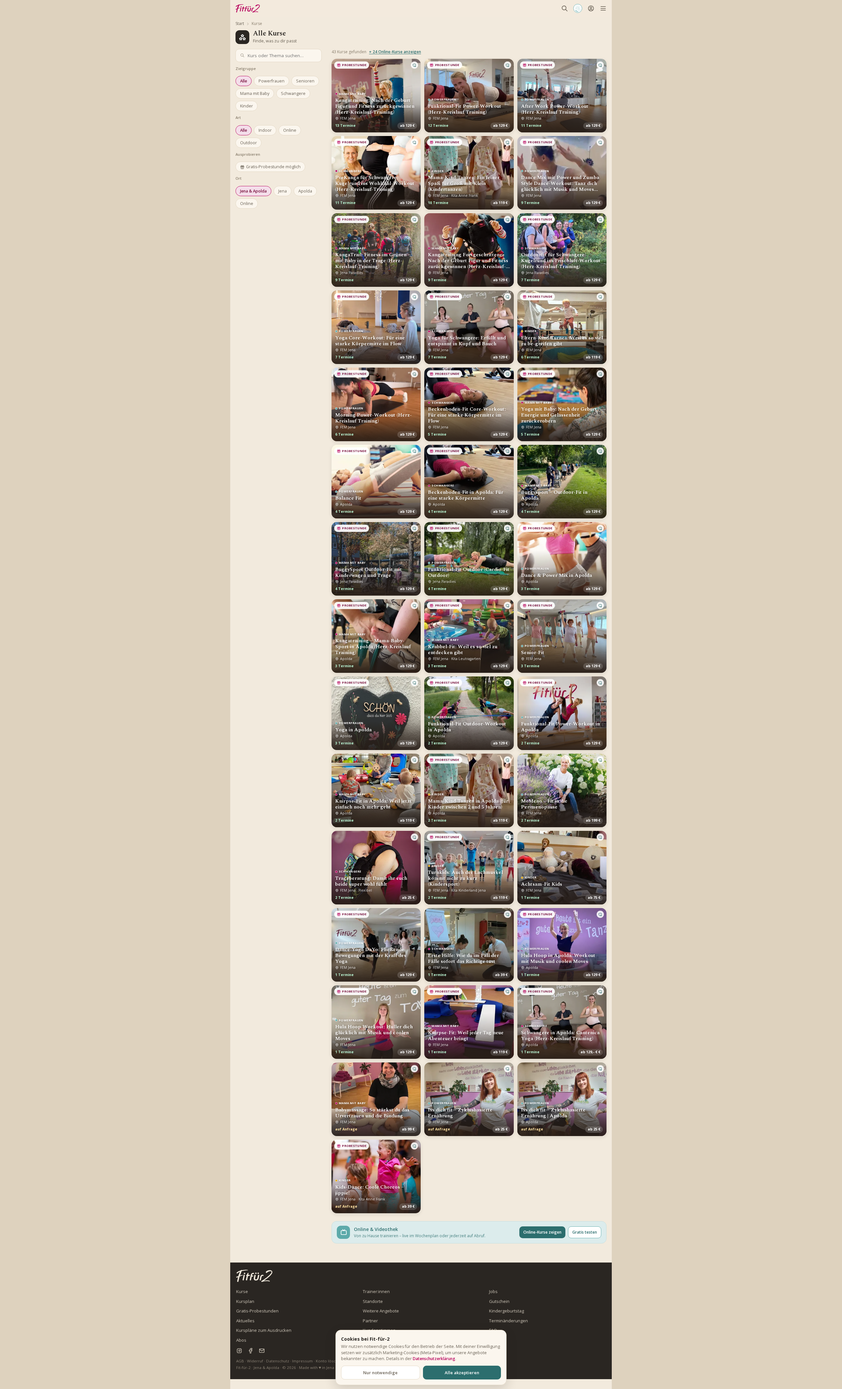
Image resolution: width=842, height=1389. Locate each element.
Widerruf (255, 1360)
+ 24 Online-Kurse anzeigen (395, 52)
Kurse (242, 1291)
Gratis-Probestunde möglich (273, 167)
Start (239, 23)
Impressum (302, 1360)
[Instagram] (239, 1351)
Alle (243, 81)
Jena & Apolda (253, 191)
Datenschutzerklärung (434, 1358)
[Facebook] (250, 1351)
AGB (240, 1360)
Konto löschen (329, 1360)
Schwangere (293, 93)
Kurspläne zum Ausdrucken (263, 1330)
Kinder (246, 106)
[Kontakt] (262, 1351)
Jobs (493, 1291)
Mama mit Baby (254, 93)
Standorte (373, 1301)
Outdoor (248, 143)
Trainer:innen (376, 1291)
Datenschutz (277, 1360)
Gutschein (499, 1301)
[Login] (590, 8)
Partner (370, 1321)
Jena (282, 191)
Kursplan (245, 1301)
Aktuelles (245, 1321)
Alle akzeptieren (462, 1373)
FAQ (493, 1330)
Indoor (265, 130)
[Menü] (603, 8)
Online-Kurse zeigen (542, 1232)
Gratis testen (584, 1232)
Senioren (305, 81)
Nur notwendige (380, 1373)
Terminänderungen (508, 1321)
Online (289, 130)
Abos (241, 1340)
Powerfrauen (272, 81)
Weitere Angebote (381, 1311)
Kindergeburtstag (506, 1311)
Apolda (305, 191)
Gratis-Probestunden (257, 1311)
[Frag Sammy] (577, 8)
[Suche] (564, 8)
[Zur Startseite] (254, 1276)
